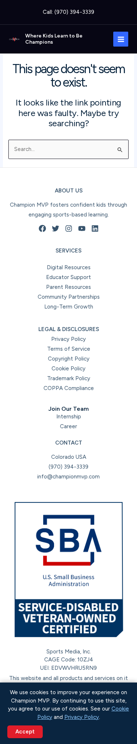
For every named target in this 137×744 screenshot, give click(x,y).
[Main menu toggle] (120, 39)
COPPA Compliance (68, 388)
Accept (25, 731)
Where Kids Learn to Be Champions (54, 39)
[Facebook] (42, 228)
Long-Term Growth (68, 306)
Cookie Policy (68, 368)
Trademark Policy (68, 378)
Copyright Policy (69, 358)
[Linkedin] (95, 228)
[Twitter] (55, 228)
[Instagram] (68, 228)
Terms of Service (68, 349)
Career (68, 426)
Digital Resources (69, 267)
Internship (68, 416)
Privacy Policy (68, 339)
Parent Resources (68, 287)
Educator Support (68, 277)
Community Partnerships (69, 297)
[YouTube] (81, 228)
